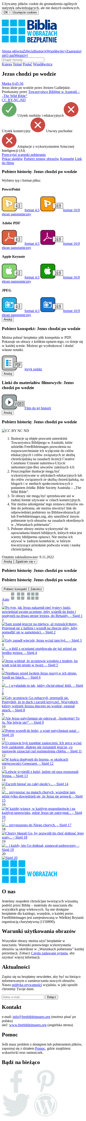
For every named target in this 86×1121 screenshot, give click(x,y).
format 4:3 (32, 210)
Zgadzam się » (25, 561)
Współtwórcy (56, 51)
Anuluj (8, 319)
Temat (17, 64)
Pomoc (40, 1048)
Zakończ (36, 589)
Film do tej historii (38, 408)
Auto (5, 599)
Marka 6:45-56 (12, 83)
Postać (27, 64)
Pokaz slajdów (12, 159)
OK (6, 12)
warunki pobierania (24, 155)
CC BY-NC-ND (14, 100)
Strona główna (12, 51)
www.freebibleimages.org (28, 1025)
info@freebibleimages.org (31, 1017)
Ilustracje (40, 51)
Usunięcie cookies (25, 12)
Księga (7, 64)
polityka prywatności (27, 985)
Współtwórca (42, 64)
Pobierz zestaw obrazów (41, 159)
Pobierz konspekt (15, 589)
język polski (33, 369)
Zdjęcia (28, 51)
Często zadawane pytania (49, 953)
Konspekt (67, 159)
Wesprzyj (21, 55)
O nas (10, 55)
